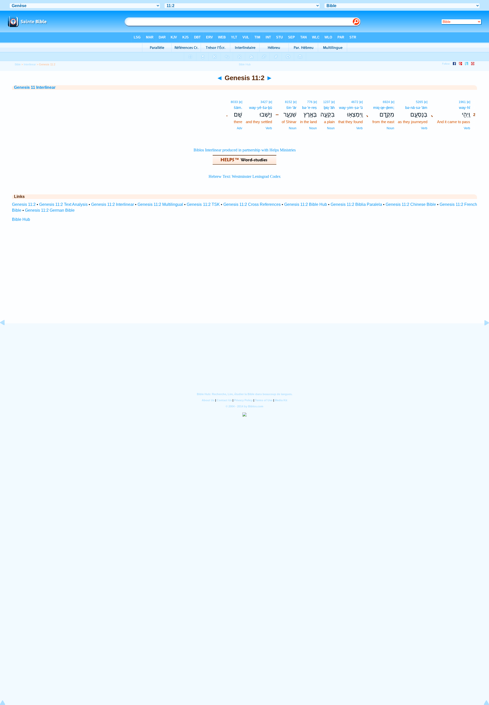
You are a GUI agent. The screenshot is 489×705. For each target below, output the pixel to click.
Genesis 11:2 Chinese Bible (411, 204)
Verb (467, 128)
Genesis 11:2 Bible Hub (305, 204)
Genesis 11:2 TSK (203, 204)
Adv (239, 128)
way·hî (464, 107)
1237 (326, 102)
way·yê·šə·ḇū (260, 107)
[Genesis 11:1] (6, 334)
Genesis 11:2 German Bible (50, 210)
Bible (18, 64)
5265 (419, 102)
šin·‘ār (291, 107)
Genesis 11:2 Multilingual (160, 204)
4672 (354, 102)
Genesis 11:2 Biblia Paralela (356, 204)
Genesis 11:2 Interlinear (112, 204)
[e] (468, 102)
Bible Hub (21, 219)
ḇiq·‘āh (329, 107)
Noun (390, 128)
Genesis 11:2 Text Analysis (63, 204)
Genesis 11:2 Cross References (252, 204)
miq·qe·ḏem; (383, 107)
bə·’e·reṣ (309, 107)
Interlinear (30, 64)
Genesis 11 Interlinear (35, 87)
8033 (234, 102)
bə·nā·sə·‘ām (416, 107)
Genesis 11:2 (24, 204)
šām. (238, 107)
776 (310, 102)
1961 (462, 102)
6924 (386, 102)
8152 (288, 102)
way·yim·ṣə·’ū (351, 107)
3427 (264, 102)
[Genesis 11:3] (482, 334)
